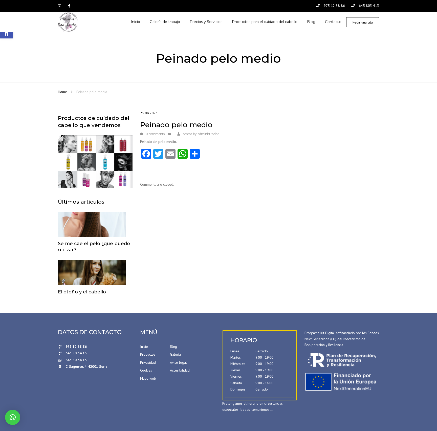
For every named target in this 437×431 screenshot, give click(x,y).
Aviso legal (178, 362)
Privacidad (148, 362)
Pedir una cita (363, 22)
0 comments (155, 134)
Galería (175, 354)
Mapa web (148, 378)
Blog (173, 346)
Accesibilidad (180, 370)
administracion (209, 134)
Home (62, 92)
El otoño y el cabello (82, 292)
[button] (12, 417)
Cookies (146, 370)
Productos (147, 354)
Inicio (144, 346)
